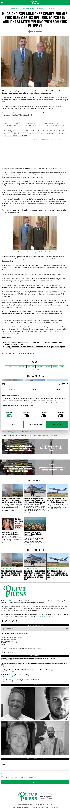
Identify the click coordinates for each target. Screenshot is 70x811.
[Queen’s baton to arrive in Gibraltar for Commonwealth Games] (51, 446)
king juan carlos (20, 366)
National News (35, 8)
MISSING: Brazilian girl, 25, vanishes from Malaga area (11, 533)
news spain (31, 366)
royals (55, 366)
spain (61, 366)
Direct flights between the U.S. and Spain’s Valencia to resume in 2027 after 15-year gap (57, 500)
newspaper (40, 366)
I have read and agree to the (18, 777)
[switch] (26, 415)
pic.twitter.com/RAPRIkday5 (15, 135)
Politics (44, 8)
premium (48, 366)
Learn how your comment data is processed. (44, 435)
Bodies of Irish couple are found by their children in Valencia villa (33, 534)
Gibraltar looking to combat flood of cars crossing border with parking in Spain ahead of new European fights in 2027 (34, 501)
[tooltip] (2, 620)
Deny (13, 424)
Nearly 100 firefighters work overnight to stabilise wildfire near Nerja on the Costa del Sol (12, 500)
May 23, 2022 (56, 139)
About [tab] (58, 389)
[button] (67, 629)
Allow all (57, 424)
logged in (14, 432)
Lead (27, 8)
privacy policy (28, 777)
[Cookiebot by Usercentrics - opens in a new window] (60, 384)
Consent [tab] (12, 389)
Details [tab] (35, 389)
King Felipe (9, 366)
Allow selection (35, 424)
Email (3, 764)
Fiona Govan (37, 31)
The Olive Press (35, 369)
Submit (34, 782)
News (20, 353)
